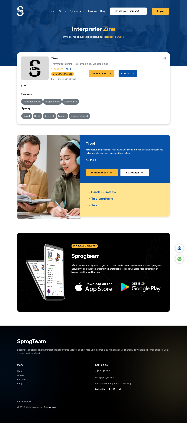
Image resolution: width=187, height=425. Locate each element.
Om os (62, 11)
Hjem (52, 11)
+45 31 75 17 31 (103, 371)
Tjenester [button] (76, 11)
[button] (128, 11)
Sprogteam (50, 407)
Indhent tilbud (99, 73)
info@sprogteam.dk (105, 377)
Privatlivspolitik (25, 401)
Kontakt (126, 73)
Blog (102, 11)
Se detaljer (133, 172)
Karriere (92, 11)
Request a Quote (114, 36)
